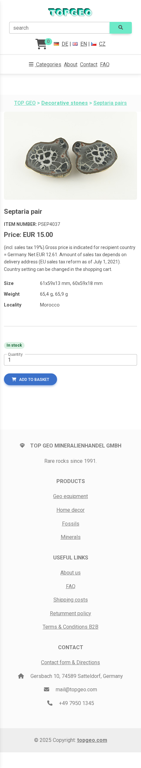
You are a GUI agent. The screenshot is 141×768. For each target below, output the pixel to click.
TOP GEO (25, 103)
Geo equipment (70, 496)
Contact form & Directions (70, 662)
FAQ (105, 64)
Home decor (70, 510)
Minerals (71, 537)
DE (65, 44)
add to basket (34, 379)
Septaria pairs (110, 103)
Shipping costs (70, 600)
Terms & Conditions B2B (70, 627)
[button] (45, 64)
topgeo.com (92, 740)
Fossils (70, 524)
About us (70, 573)
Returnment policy (70, 613)
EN (83, 44)
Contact (88, 64)
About (70, 64)
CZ (102, 44)
